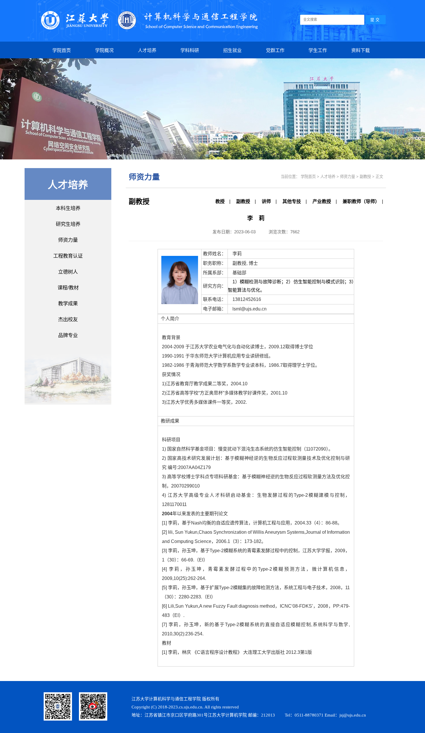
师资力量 (68, 240)
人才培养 (147, 50)
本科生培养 (68, 208)
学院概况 (104, 50)
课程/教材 (68, 288)
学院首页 (61, 50)
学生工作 (317, 50)
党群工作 (275, 50)
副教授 (243, 201)
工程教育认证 (68, 256)
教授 (220, 201)
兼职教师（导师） (360, 201)
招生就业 (232, 50)
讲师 (266, 201)
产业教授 (322, 201)
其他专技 (291, 201)
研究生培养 (68, 224)
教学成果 (68, 303)
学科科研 (189, 50)
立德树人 (68, 272)
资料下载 (360, 50)
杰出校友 (68, 319)
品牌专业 (68, 335)
